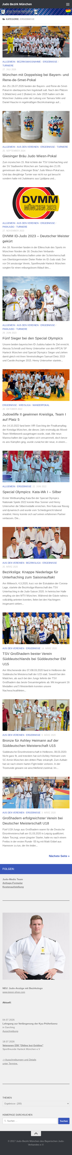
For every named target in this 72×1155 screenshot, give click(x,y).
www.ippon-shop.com (14, 992)
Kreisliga (24, 405)
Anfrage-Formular (13, 883)
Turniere (8, 65)
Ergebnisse (50, 62)
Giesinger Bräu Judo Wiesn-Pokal (30, 156)
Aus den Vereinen (28, 147)
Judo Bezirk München (17, 4)
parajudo (8, 227)
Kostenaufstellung (13, 886)
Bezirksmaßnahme (29, 62)
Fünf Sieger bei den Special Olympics (33, 338)
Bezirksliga (33, 563)
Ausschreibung (10, 1031)
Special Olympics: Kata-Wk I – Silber (32, 492)
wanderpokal (40, 405)
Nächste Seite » (59, 856)
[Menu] (68, 4)
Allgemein (9, 62)
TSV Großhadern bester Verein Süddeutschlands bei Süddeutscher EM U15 (34, 659)
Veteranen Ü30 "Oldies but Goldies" (23, 1045)
